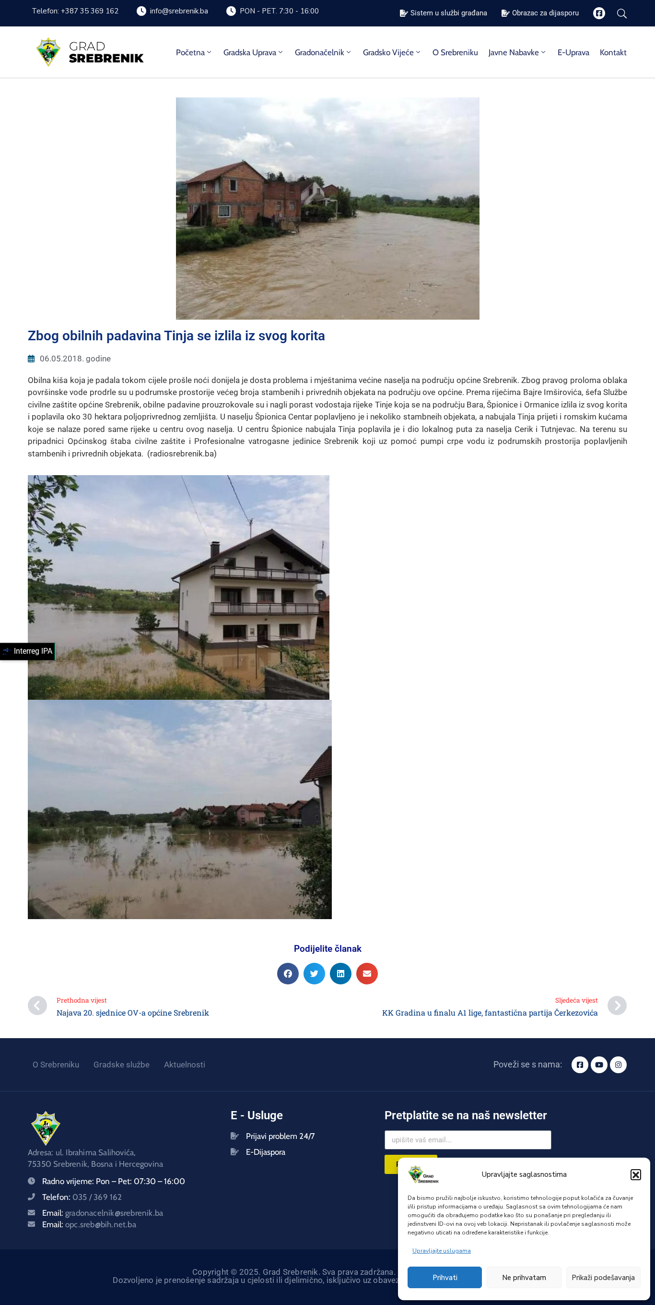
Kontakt (613, 52)
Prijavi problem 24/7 (280, 1136)
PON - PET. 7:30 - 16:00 (279, 11)
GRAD (87, 46)
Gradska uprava (249, 52)
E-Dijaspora (265, 1152)
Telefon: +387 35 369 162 (75, 11)
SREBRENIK (106, 58)
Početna (190, 52)
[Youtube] (599, 1064)
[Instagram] (618, 1064)
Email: (102, 1213)
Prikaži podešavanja (603, 1277)
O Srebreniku (455, 52)
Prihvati (445, 1277)
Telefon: (82, 1197)
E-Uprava (573, 52)
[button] (636, 1174)
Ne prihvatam (524, 1277)
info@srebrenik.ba (179, 11)
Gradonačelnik (319, 52)
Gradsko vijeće (388, 52)
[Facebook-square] (599, 13)
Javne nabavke (514, 52)
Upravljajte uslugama (441, 1251)
